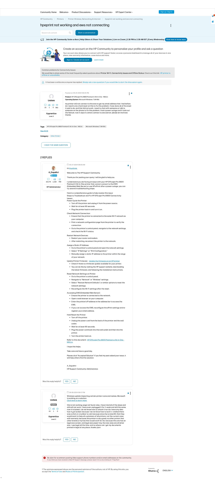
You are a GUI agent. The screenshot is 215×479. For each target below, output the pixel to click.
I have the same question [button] (56, 145)
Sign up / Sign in (166, 12)
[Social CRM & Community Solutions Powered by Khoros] (153, 470)
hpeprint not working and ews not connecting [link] (124, 19)
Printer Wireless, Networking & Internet (84, 19)
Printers (60, 19)
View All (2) (44, 131)
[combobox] (56, 32)
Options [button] (172, 25)
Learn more (98, 60)
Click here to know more (176, 39)
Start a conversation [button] (86, 33)
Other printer (55, 136)
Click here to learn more (77, 400)
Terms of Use (57, 471)
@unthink (73, 168)
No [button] (74, 381)
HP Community (46, 19)
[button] (129, 93)
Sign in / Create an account (78, 60)
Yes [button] (66, 381)
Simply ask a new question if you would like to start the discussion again (112, 82)
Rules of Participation (75, 471)
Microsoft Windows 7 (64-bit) (95, 126)
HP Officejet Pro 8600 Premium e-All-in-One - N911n (64, 126)
